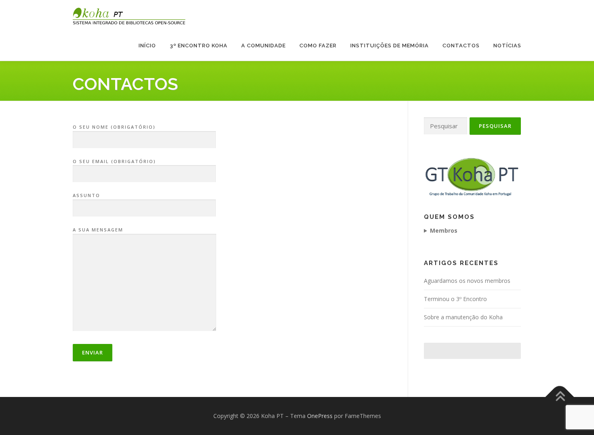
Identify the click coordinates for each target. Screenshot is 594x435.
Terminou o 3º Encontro (455, 299)
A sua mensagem (98, 230)
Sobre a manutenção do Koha (463, 317)
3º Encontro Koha (198, 45)
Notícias (507, 45)
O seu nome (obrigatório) (114, 127)
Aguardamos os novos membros (467, 280)
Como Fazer (318, 45)
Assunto (86, 195)
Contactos (461, 45)
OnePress (320, 416)
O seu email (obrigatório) (114, 161)
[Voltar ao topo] (560, 397)
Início (147, 45)
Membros (443, 230)
